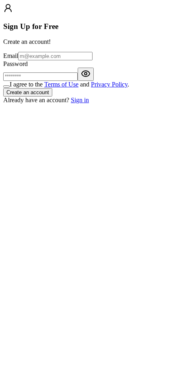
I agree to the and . (69, 84)
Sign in (80, 100)
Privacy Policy (109, 84)
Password (15, 63)
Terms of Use (61, 84)
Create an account (27, 92)
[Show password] (86, 74)
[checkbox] (6, 86)
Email (10, 55)
